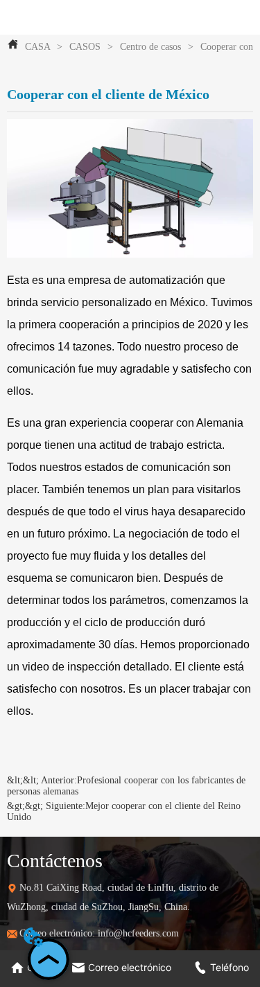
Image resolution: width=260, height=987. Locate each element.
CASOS (85, 47)
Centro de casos (150, 47)
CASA (37, 47)
